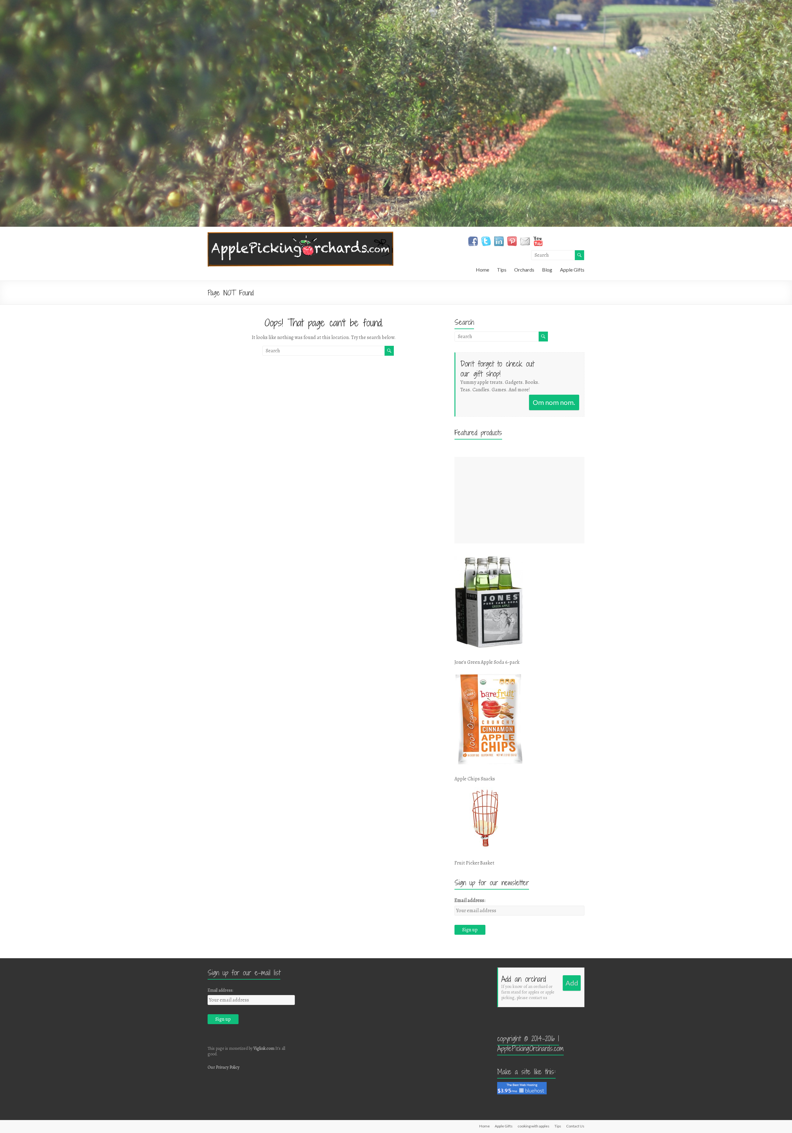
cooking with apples (533, 1126)
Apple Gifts (572, 270)
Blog (547, 270)
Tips (501, 270)
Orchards (524, 270)
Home (482, 270)
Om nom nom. (554, 402)
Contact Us (575, 1126)
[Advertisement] (519, 500)
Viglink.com (263, 1048)
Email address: (469, 900)
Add (572, 983)
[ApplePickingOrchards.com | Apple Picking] (301, 234)
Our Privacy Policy (223, 1067)
